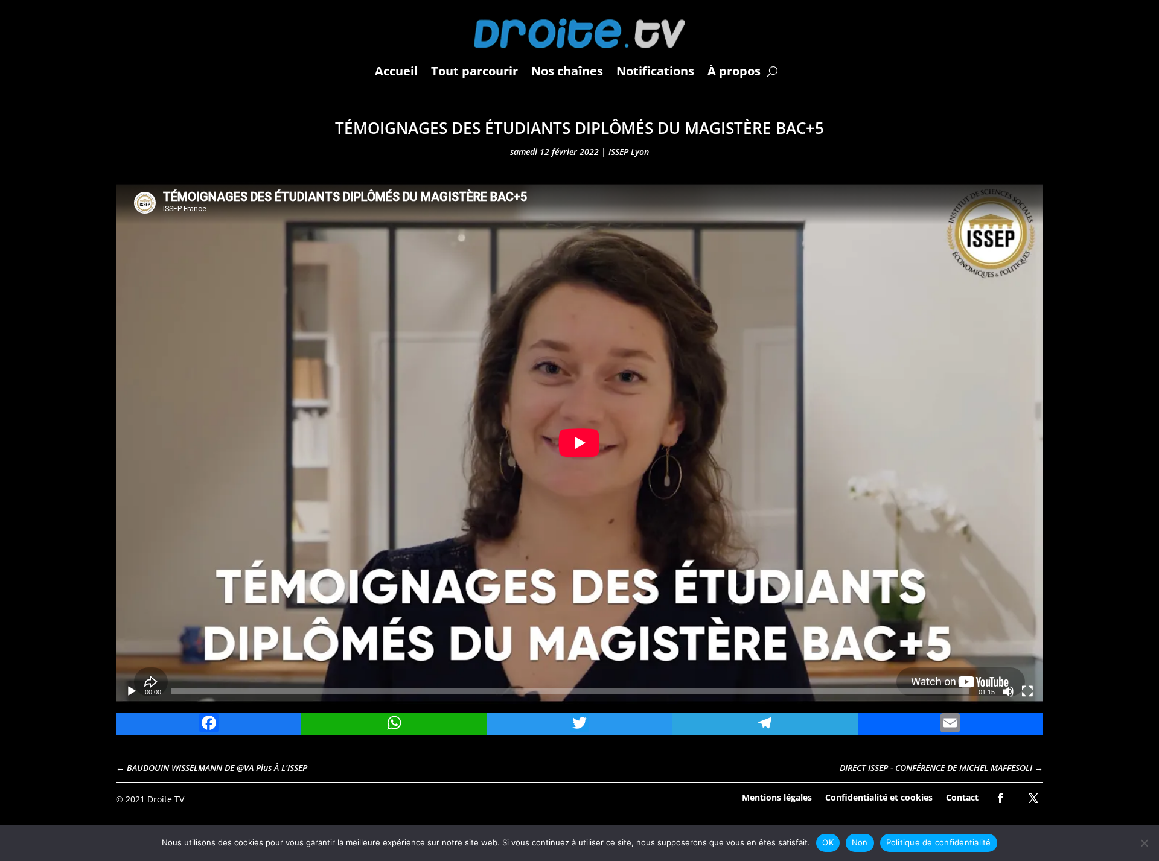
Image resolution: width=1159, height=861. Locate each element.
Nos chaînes (567, 71)
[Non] (1144, 843)
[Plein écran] (1027, 691)
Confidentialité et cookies (879, 797)
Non (860, 842)
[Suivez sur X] (1033, 798)
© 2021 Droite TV (150, 799)
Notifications (655, 71)
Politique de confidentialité (938, 842)
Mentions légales (777, 797)
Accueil (396, 71)
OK (828, 842)
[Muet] (1008, 691)
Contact (962, 797)
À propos (734, 71)
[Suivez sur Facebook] (1000, 798)
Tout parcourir (474, 71)
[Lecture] (132, 691)
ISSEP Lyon (628, 151)
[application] (579, 443)
